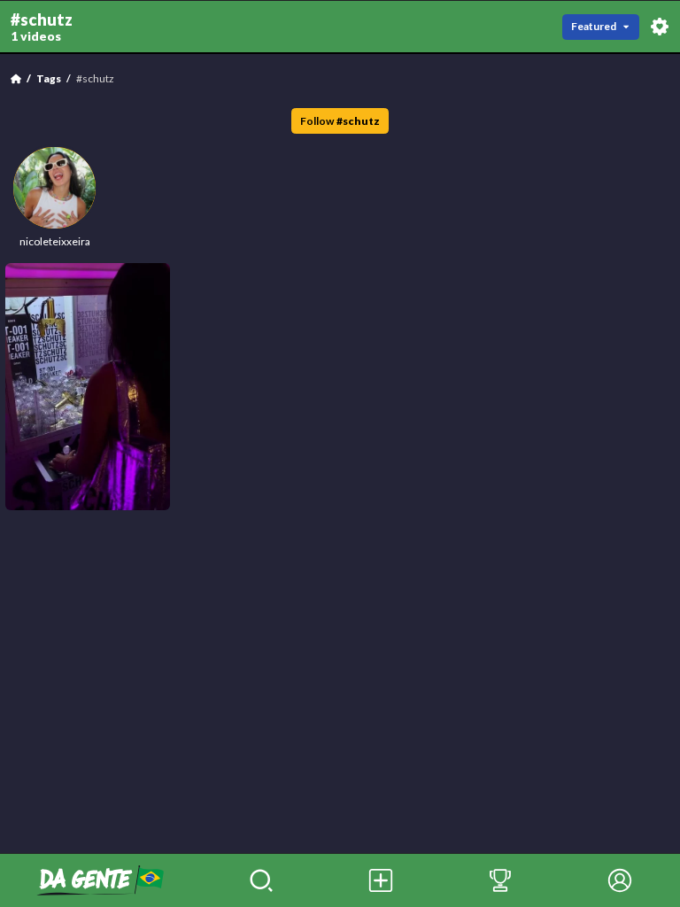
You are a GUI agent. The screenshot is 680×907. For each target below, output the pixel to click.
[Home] (16, 79)
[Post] (380, 880)
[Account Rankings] (500, 880)
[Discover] (261, 880)
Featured (593, 26)
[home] (100, 880)
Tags (48, 78)
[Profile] (620, 880)
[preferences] (659, 26)
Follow (340, 121)
